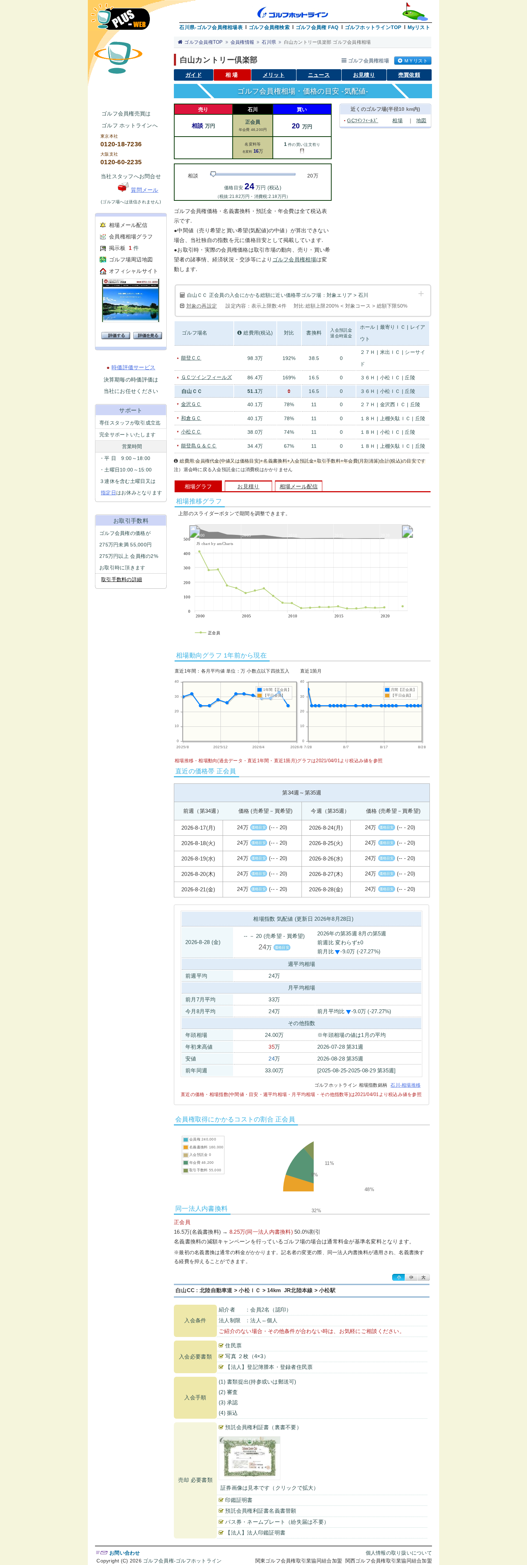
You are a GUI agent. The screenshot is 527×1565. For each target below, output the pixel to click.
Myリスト (419, 27)
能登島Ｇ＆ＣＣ (199, 446)
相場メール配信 (128, 225)
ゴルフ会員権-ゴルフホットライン (182, 1561)
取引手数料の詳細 (121, 579)
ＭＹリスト (416, 60)
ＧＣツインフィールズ (206, 377)
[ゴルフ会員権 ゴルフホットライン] (120, 20)
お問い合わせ (124, 1553)
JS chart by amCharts (214, 543)
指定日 (108, 492)
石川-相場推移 (405, 1085)
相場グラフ (198, 486)
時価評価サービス (133, 367)
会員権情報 (242, 42)
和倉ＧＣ (191, 418)
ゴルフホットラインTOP (373, 27)
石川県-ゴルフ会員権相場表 (210, 27)
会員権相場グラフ (131, 236)
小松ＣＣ (191, 432)
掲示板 (117, 248)
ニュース (319, 75)
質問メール (144, 190)
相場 (397, 120)
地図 (421, 120)
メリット (274, 75)
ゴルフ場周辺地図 (131, 259)
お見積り (364, 75)
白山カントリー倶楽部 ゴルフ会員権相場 (327, 42)
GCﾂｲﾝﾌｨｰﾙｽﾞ (362, 120)
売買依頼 (409, 75)
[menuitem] (301, 532)
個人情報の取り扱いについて (399, 1553)
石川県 (269, 42)
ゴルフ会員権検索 (269, 27)
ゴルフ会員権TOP (203, 42)
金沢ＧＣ (191, 404)
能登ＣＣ (191, 358)
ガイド (193, 75)
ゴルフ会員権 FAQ (317, 27)
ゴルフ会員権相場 (294, 259)
